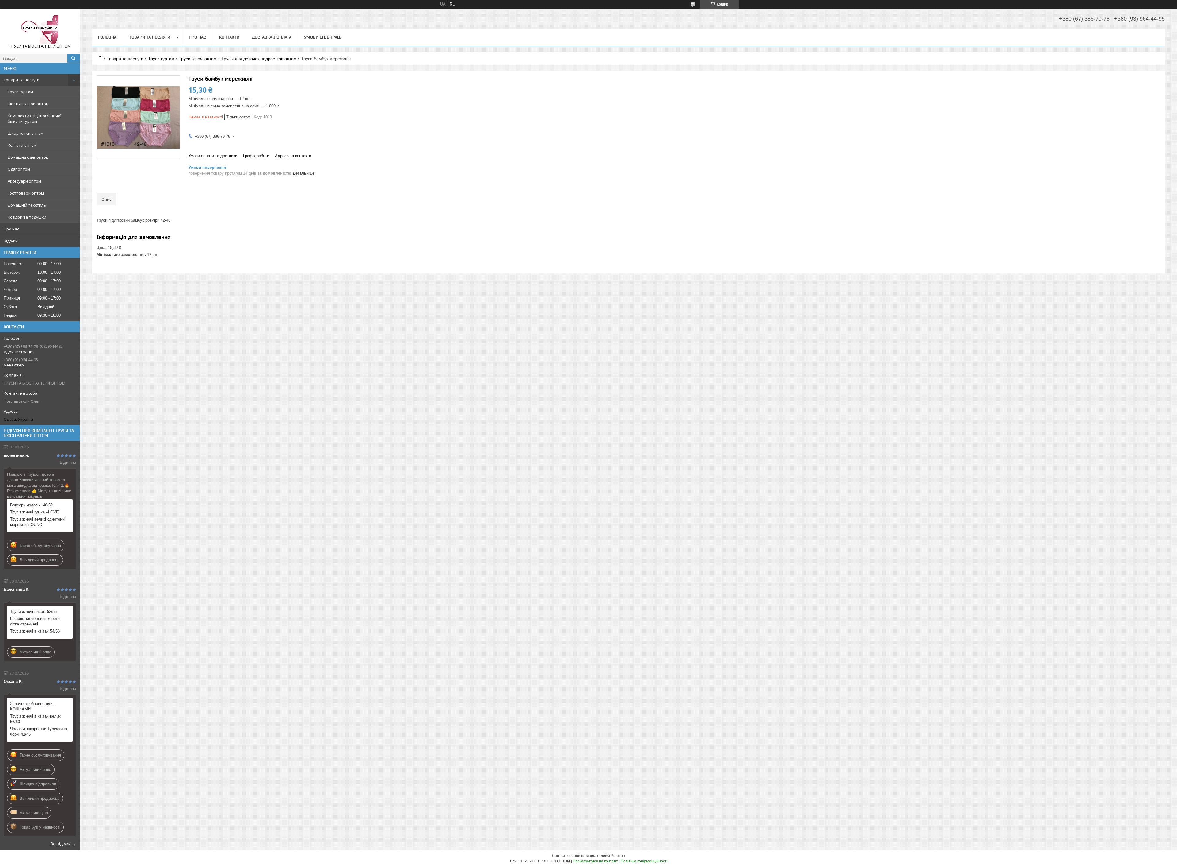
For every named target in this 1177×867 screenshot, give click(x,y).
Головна (107, 37)
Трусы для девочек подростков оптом (259, 58)
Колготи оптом (22, 145)
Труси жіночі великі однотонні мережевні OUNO (37, 522)
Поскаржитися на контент (595, 861)
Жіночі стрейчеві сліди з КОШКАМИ (32, 706)
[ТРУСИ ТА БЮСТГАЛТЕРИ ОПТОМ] (40, 28)
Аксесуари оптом (24, 181)
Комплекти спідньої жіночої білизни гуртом (34, 118)
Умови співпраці (323, 37)
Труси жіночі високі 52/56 (33, 611)
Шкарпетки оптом (26, 133)
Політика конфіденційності (644, 861)
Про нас (11, 229)
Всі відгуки (61, 843)
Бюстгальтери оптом (28, 103)
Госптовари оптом (26, 193)
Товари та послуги (22, 80)
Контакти (229, 37)
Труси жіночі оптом (198, 58)
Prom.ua (618, 855)
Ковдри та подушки (27, 217)
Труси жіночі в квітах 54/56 (35, 631)
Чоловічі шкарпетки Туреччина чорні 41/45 (38, 731)
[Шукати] (73, 58)
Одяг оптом (19, 169)
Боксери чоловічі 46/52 (31, 505)
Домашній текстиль (27, 205)
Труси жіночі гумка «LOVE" (35, 512)
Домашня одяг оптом (28, 157)
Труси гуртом (20, 92)
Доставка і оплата (271, 37)
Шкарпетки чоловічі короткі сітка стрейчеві (35, 621)
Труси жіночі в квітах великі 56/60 (36, 719)
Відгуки (11, 241)
